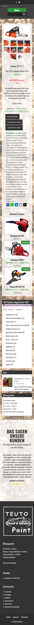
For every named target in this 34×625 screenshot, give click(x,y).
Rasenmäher (10, 357)
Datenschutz (24, 617)
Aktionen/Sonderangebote (15, 318)
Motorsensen (11, 354)
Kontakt (8, 617)
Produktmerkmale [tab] (14, 122)
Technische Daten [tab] (14, 128)
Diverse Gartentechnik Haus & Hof (17, 325)
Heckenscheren (11, 336)
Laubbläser (10, 346)
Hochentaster (11, 343)
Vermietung (10, 361)
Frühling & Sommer (13, 329)
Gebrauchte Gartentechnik (15, 332)
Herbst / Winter (21, 109)
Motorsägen (9, 111)
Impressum (16, 617)
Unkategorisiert (12, 314)
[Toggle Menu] (24, 14)
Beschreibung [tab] (12, 117)
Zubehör (9, 364)
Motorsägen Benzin (22, 111)
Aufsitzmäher (11, 321)
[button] (8, 204)
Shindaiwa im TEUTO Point (12, 578)
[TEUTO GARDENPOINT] (5, 6)
